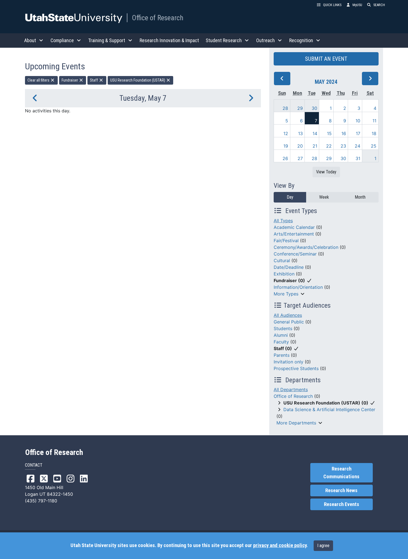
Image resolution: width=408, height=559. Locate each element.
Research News (341, 490)
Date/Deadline (289, 267)
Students (283, 328)
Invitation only (288, 362)
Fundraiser (70, 80)
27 (300, 158)
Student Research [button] (224, 40)
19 (285, 146)
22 (329, 146)
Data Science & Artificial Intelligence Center (329, 409)
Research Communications (341, 473)
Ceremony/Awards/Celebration (306, 247)
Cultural (282, 260)
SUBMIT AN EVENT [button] (326, 58)
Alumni (281, 335)
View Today (326, 171)
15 (329, 133)
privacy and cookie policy (279, 545)
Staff (94, 80)
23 (343, 146)
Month (360, 197)
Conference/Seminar (295, 254)
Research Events (341, 504)
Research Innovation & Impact (169, 40)
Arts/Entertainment (294, 234)
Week (324, 197)
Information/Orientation (298, 287)
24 (357, 146)
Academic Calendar (294, 227)
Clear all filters (38, 80)
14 (315, 133)
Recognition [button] (301, 40)
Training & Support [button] (106, 40)
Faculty (281, 342)
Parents (281, 355)
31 (358, 158)
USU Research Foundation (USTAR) (138, 80)
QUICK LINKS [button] (332, 5)
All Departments (291, 389)
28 (285, 108)
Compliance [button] (62, 40)
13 (300, 133)
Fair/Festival (286, 240)
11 (374, 120)
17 (358, 133)
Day (290, 197)
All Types (283, 220)
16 (343, 133)
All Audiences (288, 315)
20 (300, 146)
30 (314, 108)
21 (315, 146)
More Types (286, 294)
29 (300, 108)
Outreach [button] (265, 40)
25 (373, 146)
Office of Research (157, 18)
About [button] (30, 40)
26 (285, 158)
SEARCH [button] (379, 5)
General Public (289, 322)
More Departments (296, 423)
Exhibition (284, 274)
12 (285, 133)
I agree (323, 545)
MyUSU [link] (357, 5)
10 (358, 120)
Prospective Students (296, 368)
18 (374, 133)
